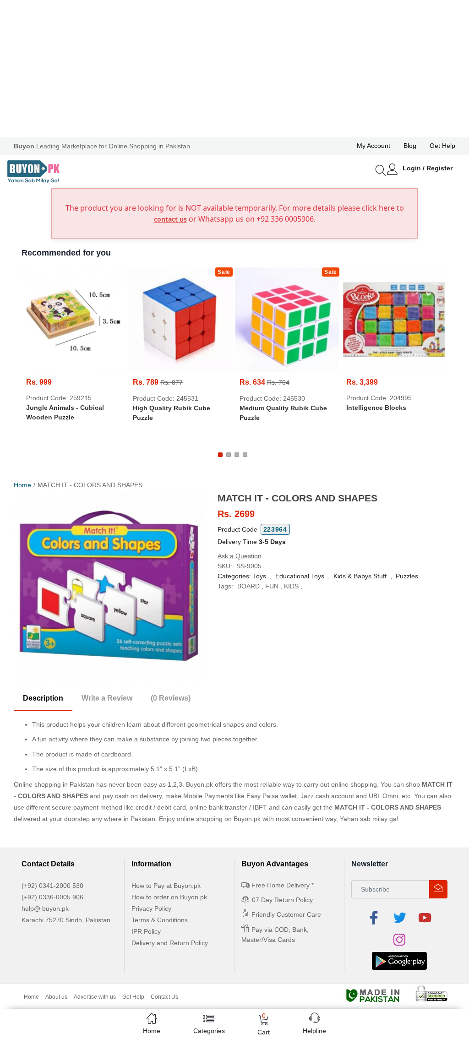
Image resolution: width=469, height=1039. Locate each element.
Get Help (442, 145)
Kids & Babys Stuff (360, 576)
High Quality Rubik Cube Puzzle (171, 412)
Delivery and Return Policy (169, 943)
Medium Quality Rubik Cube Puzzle (283, 412)
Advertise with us (95, 997)
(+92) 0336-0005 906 (52, 897)
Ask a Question (240, 556)
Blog (410, 145)
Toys (259, 576)
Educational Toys (299, 576)
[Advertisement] (234, 69)
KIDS (291, 586)
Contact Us (164, 997)
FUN (271, 586)
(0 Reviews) (171, 698)
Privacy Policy (151, 908)
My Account (373, 145)
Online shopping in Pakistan (54, 784)
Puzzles (407, 576)
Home (22, 485)
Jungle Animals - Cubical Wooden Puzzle (65, 412)
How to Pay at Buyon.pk (166, 885)
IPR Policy (146, 931)
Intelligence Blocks (376, 407)
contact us (170, 219)
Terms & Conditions (159, 920)
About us (56, 997)
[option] (109, 587)
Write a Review (107, 698)
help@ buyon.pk (45, 908)
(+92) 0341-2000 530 (52, 885)
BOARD (248, 586)
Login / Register (428, 168)
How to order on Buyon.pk (169, 897)
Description (43, 698)
